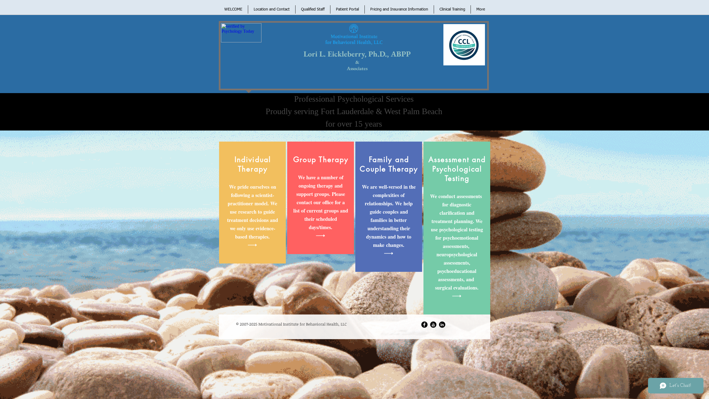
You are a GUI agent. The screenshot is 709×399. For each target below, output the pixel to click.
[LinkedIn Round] (442, 324)
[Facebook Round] (424, 324)
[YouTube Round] (433, 324)
